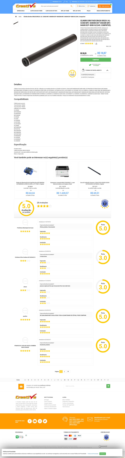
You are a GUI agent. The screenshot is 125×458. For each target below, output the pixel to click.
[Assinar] (108, 386)
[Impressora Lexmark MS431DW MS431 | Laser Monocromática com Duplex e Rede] (62, 171)
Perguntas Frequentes (68, 401)
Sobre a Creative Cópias (50, 408)
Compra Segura (48, 403)
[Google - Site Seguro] (19, 436)
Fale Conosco (66, 406)
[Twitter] (45, 421)
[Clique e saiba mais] (26, 435)
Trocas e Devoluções (68, 403)
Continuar (102, 453)
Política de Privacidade (93, 453)
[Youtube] (35, 421)
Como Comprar (48, 401)
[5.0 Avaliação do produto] (72, 77)
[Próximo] (68, 371)
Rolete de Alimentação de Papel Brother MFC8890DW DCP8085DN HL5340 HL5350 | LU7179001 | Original (30, 183)
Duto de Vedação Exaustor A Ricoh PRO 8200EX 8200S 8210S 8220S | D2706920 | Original (94, 183)
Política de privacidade (50, 405)
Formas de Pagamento (68, 405)
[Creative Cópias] (25, 5)
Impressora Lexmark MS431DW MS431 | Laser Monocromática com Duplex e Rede (62, 183)
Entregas (46, 399)
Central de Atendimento (50, 406)
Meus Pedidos (66, 399)
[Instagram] (40, 421)
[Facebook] (30, 421)
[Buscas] (71, 6)
